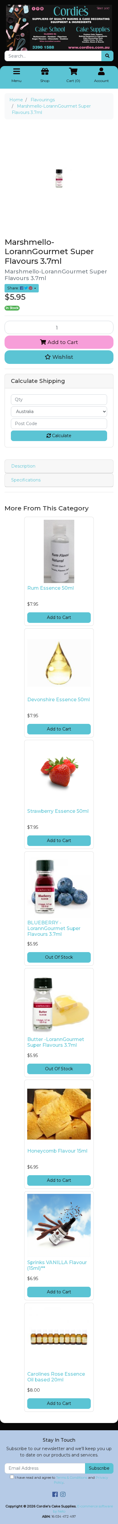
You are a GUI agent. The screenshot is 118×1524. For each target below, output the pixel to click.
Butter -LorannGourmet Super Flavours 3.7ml (55, 1042)
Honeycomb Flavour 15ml (57, 1151)
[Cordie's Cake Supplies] (59, 27)
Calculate (61, 435)
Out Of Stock (59, 957)
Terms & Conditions (71, 1477)
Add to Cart (62, 342)
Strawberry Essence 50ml (58, 811)
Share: (13, 288)
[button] (59, 357)
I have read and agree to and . (61, 1480)
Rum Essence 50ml (50, 588)
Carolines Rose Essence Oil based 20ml (56, 1377)
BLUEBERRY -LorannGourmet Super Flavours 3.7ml (53, 928)
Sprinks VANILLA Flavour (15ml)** (57, 1265)
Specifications (26, 480)
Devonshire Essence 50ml (58, 699)
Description (23, 466)
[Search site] (107, 56)
